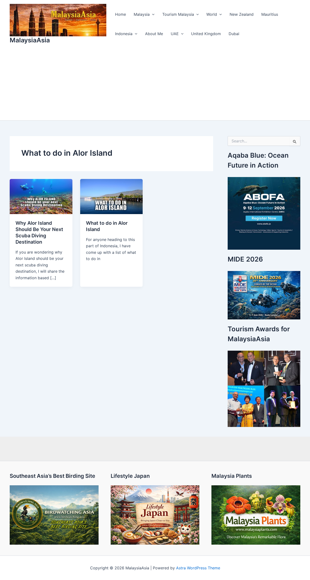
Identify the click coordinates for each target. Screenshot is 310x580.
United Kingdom (206, 33)
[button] (152, 14)
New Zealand (242, 14)
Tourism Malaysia (178, 14)
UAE (175, 33)
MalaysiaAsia (30, 40)
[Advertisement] (155, 84)
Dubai (234, 33)
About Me (154, 33)
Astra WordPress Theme (198, 567)
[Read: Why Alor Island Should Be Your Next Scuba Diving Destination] (41, 196)
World (211, 14)
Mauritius (269, 14)
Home (120, 14)
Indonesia (123, 33)
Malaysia (142, 14)
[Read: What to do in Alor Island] (111, 196)
